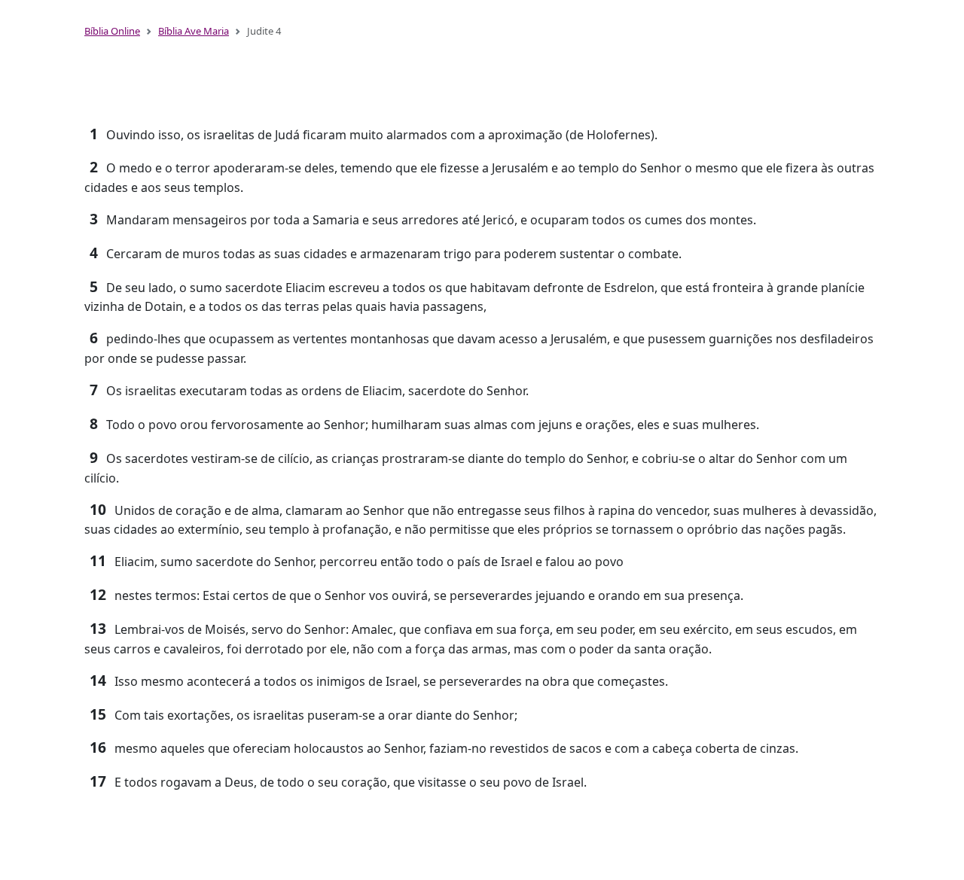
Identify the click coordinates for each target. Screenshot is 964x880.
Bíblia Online (112, 31)
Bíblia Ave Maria (193, 31)
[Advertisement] (482, 81)
